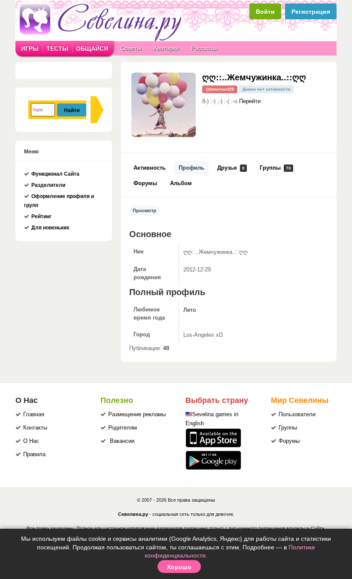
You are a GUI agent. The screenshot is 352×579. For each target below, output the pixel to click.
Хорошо (179, 566)
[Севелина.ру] (102, 40)
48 (166, 348)
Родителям (122, 428)
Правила (34, 454)
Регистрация (310, 11)
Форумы (145, 183)
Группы (275, 168)
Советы (130, 48)
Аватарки (166, 48)
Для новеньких (50, 228)
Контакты (35, 428)
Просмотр (144, 210)
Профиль (191, 168)
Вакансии (122, 441)
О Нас (31, 441)
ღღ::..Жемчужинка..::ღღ (254, 76)
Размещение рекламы (137, 414)
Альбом (181, 183)
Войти (265, 11)
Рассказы (204, 48)
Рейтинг (41, 216)
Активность (150, 168)
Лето (189, 310)
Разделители (48, 185)
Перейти (250, 101)
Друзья (231, 168)
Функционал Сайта (55, 174)
